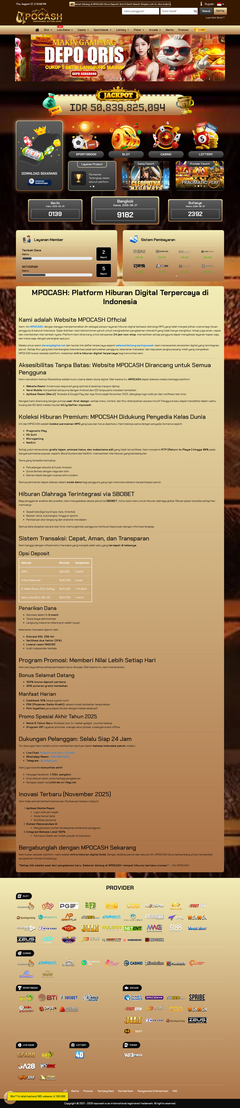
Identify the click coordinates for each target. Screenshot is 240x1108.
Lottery (121, 29)
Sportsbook (101, 29)
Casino (82, 29)
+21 (65, 1091)
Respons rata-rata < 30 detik (57, 752)
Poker (137, 29)
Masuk (206, 11)
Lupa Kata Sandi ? (215, 17)
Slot (46, 29)
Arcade (153, 29)
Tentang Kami (105, 1091)
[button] (220, 58)
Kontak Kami (125, 1091)
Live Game (63, 29)
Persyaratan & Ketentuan (153, 1091)
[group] (200, 175)
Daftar (220, 10)
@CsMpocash (49, 760)
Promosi (183, 29)
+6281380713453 (60, 756)
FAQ (175, 1091)
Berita (169, 29)
